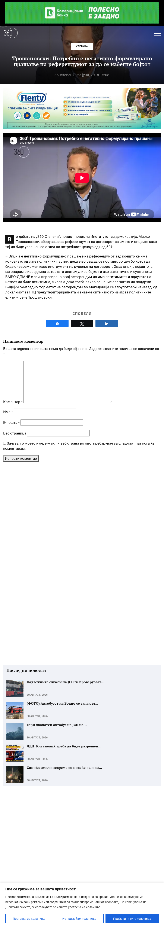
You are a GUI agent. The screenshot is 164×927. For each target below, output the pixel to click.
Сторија (82, 46)
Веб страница (14, 433)
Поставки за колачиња (29, 918)
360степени (64, 75)
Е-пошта (11, 422)
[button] (157, 33)
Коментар (13, 402)
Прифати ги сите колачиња (132, 918)
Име (8, 412)
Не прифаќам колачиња (79, 918)
